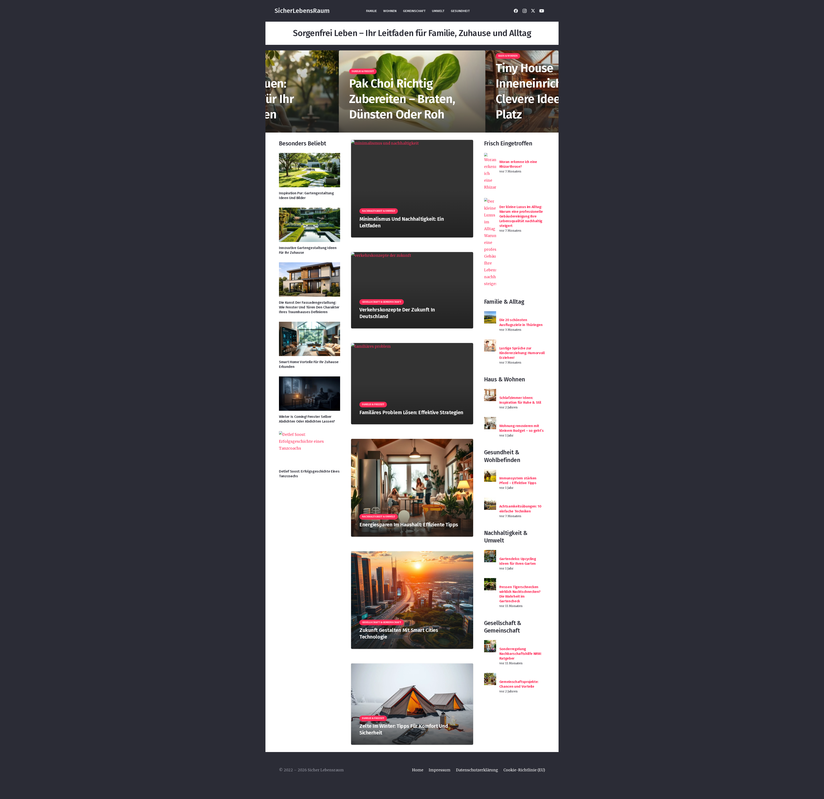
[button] (550, 11)
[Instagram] (524, 11)
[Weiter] (551, 91)
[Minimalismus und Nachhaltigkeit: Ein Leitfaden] (412, 188)
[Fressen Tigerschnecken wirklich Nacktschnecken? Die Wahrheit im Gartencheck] (490, 584)
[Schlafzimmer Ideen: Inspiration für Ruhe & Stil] (490, 395)
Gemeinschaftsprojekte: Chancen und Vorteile (519, 684)
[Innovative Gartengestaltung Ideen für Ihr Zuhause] (309, 225)
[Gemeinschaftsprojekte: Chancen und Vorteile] (490, 679)
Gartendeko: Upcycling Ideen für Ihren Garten (517, 561)
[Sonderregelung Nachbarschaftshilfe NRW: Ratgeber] (490, 646)
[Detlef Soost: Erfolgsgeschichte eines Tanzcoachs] (309, 448)
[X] (533, 11)
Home (417, 770)
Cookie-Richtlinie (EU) (524, 770)
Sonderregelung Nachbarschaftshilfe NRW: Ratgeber (520, 654)
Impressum (439, 770)
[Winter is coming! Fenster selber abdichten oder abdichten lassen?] (309, 393)
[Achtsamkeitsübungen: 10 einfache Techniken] (490, 504)
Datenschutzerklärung (477, 770)
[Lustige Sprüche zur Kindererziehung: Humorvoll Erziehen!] (490, 345)
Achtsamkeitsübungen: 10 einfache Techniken (520, 508)
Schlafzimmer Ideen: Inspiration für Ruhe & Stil (520, 400)
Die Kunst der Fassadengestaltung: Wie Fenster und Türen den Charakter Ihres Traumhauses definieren (309, 307)
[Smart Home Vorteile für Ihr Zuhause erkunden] (309, 339)
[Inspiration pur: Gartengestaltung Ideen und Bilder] (309, 170)
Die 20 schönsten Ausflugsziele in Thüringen (521, 322)
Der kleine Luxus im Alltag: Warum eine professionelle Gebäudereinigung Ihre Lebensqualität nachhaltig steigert (521, 216)
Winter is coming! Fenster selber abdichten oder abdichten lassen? (307, 419)
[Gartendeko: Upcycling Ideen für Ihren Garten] (490, 556)
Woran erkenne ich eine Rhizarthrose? (518, 164)
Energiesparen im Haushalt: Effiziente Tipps (408, 525)
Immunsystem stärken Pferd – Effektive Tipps (518, 480)
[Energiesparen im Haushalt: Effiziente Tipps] (412, 487)
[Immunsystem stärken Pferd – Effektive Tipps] (490, 476)
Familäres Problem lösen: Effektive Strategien (411, 412)
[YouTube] (541, 11)
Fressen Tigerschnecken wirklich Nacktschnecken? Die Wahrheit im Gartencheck (520, 594)
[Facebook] (516, 11)
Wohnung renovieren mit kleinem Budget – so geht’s (521, 428)
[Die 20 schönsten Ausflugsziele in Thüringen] (490, 317)
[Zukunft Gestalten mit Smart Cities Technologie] (412, 600)
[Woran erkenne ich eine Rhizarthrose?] (490, 172)
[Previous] (272, 91)
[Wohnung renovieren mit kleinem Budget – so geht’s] (490, 423)
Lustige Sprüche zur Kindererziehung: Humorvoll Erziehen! (522, 353)
